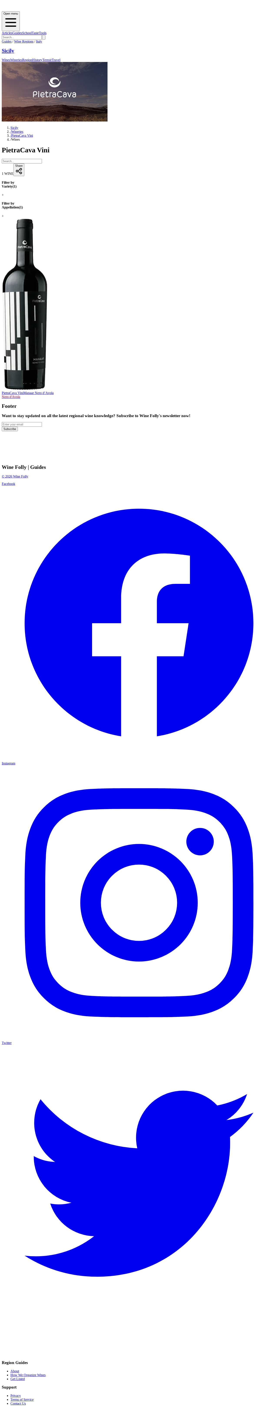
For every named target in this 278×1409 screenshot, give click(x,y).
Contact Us (18, 1403)
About (14, 1371)
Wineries (16, 60)
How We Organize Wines (28, 1375)
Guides (17, 33)
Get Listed (17, 1379)
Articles (7, 33)
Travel (56, 60)
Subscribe (9, 429)
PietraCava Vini (21, 135)
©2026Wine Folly (15, 476)
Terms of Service (22, 1399)
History (37, 60)
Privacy (15, 1395)
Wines (6, 60)
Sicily (8, 50)
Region (27, 60)
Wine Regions (23, 41)
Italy (39, 41)
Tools (42, 33)
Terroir (47, 60)
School (27, 33)
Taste (35, 33)
